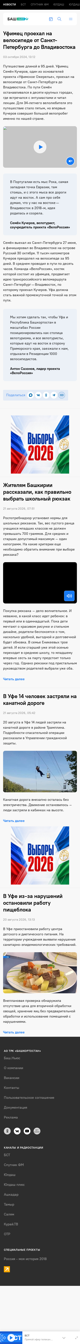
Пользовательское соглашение (29, 1097)
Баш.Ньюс (12, 1058)
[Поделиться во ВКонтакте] (38, 395)
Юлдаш (58, 4)
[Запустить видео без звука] (70, 161)
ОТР (7, 1234)
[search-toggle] (59, 19)
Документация (15, 1107)
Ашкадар (11, 1194)
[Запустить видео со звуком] (40, 147)
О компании (13, 1068)
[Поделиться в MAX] (30, 395)
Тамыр (9, 1204)
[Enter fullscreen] (76, 1337)
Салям (9, 1214)
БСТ (23, 4)
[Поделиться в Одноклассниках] (46, 395)
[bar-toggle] (70, 19)
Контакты (11, 1088)
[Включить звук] (69, 596)
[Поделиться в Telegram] (53, 395)
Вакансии (11, 1078)
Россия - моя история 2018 (25, 1259)
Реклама (11, 1117)
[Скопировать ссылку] (61, 395)
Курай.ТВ (11, 1224)
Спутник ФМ (40, 4)
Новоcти (9, 4)
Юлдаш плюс (14, 1185)
